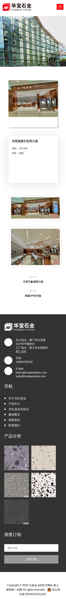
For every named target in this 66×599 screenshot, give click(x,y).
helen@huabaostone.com (31, 372)
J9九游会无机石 (18, 409)
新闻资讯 (14, 420)
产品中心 (14, 403)
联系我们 (14, 425)
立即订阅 (31, 559)
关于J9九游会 (17, 398)
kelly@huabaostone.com (31, 376)
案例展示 (14, 414)
